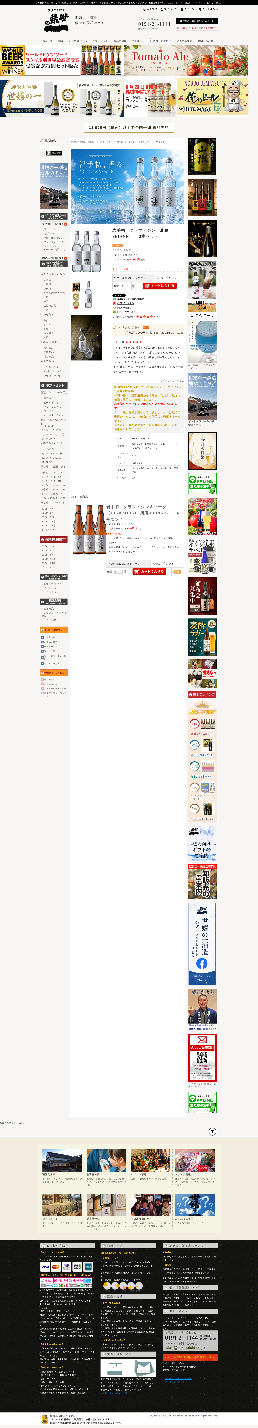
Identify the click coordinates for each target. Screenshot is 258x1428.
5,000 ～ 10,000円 (53, 434)
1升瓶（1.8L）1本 (52, 472)
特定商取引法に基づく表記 (178, 1378)
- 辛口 (45, 320)
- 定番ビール (49, 229)
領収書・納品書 (52, 663)
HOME (74, 142)
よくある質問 (184, 41)
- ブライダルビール (53, 242)
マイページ (170, 9)
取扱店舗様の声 (140, 1218)
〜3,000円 (48, 449)
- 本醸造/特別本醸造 (53, 293)
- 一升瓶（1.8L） (52, 367)
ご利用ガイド (140, 41)
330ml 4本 (48, 508)
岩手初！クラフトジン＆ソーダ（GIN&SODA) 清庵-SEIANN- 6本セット (142, 513)
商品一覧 (47, 41)
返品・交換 (49, 651)
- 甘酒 (45, 310)
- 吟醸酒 (46, 284)
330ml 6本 (48, 513)
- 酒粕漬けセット (52, 583)
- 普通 (45, 329)
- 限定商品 (48, 356)
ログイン (189, 9)
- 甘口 (45, 337)
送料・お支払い (162, 41)
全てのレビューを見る (172, 381)
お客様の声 (93, 1174)
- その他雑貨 (49, 620)
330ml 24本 (49, 525)
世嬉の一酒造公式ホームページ (198, 21)
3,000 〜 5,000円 (52, 430)
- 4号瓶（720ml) (52, 371)
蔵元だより (48, 1174)
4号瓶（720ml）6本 (53, 494)
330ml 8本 (48, 517)
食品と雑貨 (120, 41)
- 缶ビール (48, 233)
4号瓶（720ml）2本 (53, 485)
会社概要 (48, 679)
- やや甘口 (48, 333)
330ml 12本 (49, 521)
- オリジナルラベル (53, 415)
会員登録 (152, 9)
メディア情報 (183, 1174)
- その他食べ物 (50, 592)
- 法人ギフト (49, 411)
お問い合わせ (205, 41)
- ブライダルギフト (53, 407)
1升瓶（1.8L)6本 (52, 481)
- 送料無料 (48, 348)
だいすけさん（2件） (127, 327)
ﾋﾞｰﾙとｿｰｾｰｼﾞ (50, 530)
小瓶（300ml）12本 (53, 498)
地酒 (61, 41)
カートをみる (210, 9)
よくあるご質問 (184, 1218)
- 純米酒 (46, 288)
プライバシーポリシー (55, 688)
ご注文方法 (49, 637)
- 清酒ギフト (49, 398)
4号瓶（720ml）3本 (53, 489)
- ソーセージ (49, 588)
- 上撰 (45, 297)
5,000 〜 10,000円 (53, 457)
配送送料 (48, 646)
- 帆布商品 (48, 608)
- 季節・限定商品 (52, 237)
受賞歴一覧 (93, 1218)
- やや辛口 (48, 324)
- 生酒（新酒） (50, 305)
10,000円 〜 (49, 438)
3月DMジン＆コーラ (105, 142)
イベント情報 (139, 1174)
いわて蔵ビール (78, 41)
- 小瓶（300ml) (51, 375)
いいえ (173, 278)
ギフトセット (100, 41)
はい (162, 278)
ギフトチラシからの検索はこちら (201, 423)
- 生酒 (45, 301)
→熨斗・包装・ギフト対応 (114, 1393)
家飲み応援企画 (87, 142)
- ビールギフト (50, 402)
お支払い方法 (51, 642)
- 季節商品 (48, 352)
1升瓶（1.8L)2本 (52, 477)
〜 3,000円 (48, 426)
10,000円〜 (48, 462)
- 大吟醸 (46, 280)
